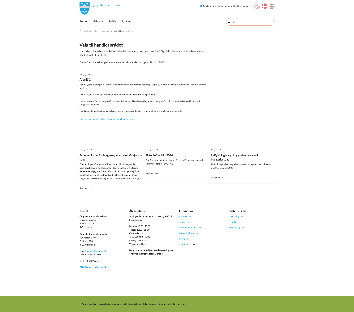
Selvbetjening (209, 6)
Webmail (183, 238)
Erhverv (98, 21)
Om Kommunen (240, 6)
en (271, 6)
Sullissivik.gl (234, 227)
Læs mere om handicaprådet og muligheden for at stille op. (107, 119)
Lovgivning (234, 216)
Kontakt (183, 216)
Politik (112, 21)
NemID (232, 222)
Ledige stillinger (186, 233)
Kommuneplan (225, 6)
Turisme (126, 21)
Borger (84, 21)
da (264, 6)
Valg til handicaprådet (123, 31)
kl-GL (257, 6)
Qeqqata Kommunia (88, 31)
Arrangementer (186, 222)
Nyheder (105, 31)
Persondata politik (188, 227)
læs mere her (179, 304)
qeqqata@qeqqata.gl (96, 251)
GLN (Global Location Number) (94, 267)
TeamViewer (185, 244)
